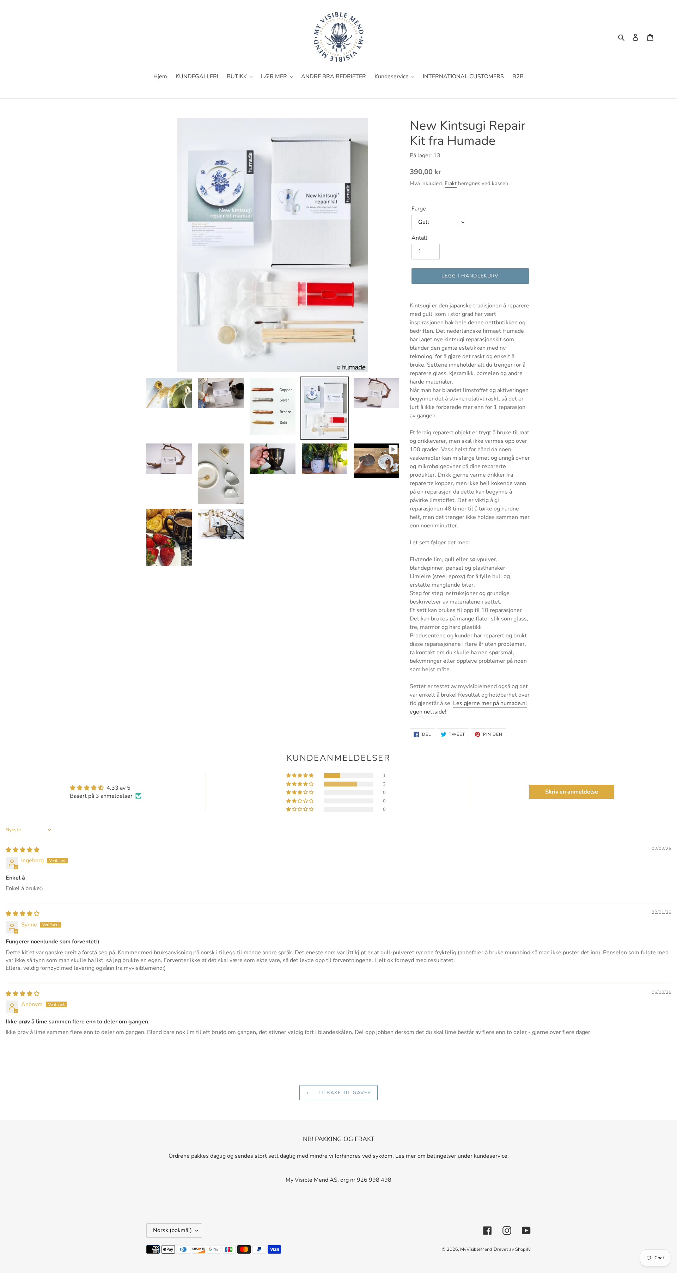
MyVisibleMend (476, 1249)
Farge (418, 209)
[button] (300, 775)
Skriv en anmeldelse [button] (571, 792)
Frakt (451, 183)
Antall (419, 238)
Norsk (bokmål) (172, 1230)
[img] (22, 850)
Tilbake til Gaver (344, 1092)
